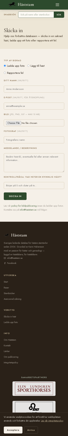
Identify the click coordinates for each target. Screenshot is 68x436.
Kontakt (7, 345)
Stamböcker (9, 293)
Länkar (7, 351)
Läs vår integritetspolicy (52, 420)
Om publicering (11, 356)
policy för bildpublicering (24, 206)
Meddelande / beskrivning (20, 148)
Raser (6, 287)
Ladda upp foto (16, 66)
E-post (24, 97)
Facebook (11, 263)
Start (6, 281)
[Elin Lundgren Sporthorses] (34, 388)
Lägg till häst (37, 66)
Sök (59, 14)
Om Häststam (10, 339)
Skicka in (15, 196)
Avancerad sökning (12, 299)
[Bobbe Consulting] (34, 408)
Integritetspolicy (11, 362)
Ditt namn (16, 80)
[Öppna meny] (57, 4)
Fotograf (16, 131)
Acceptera (13, 430)
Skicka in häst (10, 316)
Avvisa (31, 430)
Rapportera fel (15, 73)
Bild (22, 114)
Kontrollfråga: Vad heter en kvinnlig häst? (33, 177)
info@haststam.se (28, 209)
